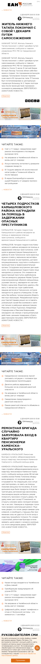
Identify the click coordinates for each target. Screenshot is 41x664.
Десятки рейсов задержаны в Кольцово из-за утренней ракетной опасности (20, 387)
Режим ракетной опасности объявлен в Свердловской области (22, 407)
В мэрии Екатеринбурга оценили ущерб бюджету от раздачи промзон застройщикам (21, 181)
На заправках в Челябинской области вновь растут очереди (21, 159)
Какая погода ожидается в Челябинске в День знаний (22, 584)
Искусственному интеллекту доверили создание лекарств (22, 165)
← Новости (7, 10)
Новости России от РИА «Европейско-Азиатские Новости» (15, 4)
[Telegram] (32, 101)
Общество (5, 96)
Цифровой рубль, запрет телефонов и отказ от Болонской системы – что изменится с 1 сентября (21, 612)
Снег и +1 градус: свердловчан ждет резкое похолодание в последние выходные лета (20, 151)
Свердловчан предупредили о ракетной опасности (18, 401)
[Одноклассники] (29, 101)
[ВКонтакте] (26, 101)
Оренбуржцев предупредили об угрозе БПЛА (19, 590)
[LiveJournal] (38, 101)
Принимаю (20, 660)
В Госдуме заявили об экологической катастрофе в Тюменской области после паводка (21, 172)
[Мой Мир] (35, 101)
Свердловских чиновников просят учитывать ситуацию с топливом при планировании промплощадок (21, 378)
